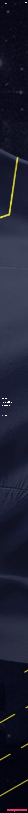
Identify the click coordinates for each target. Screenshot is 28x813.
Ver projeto (4, 415)
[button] (24, 2)
